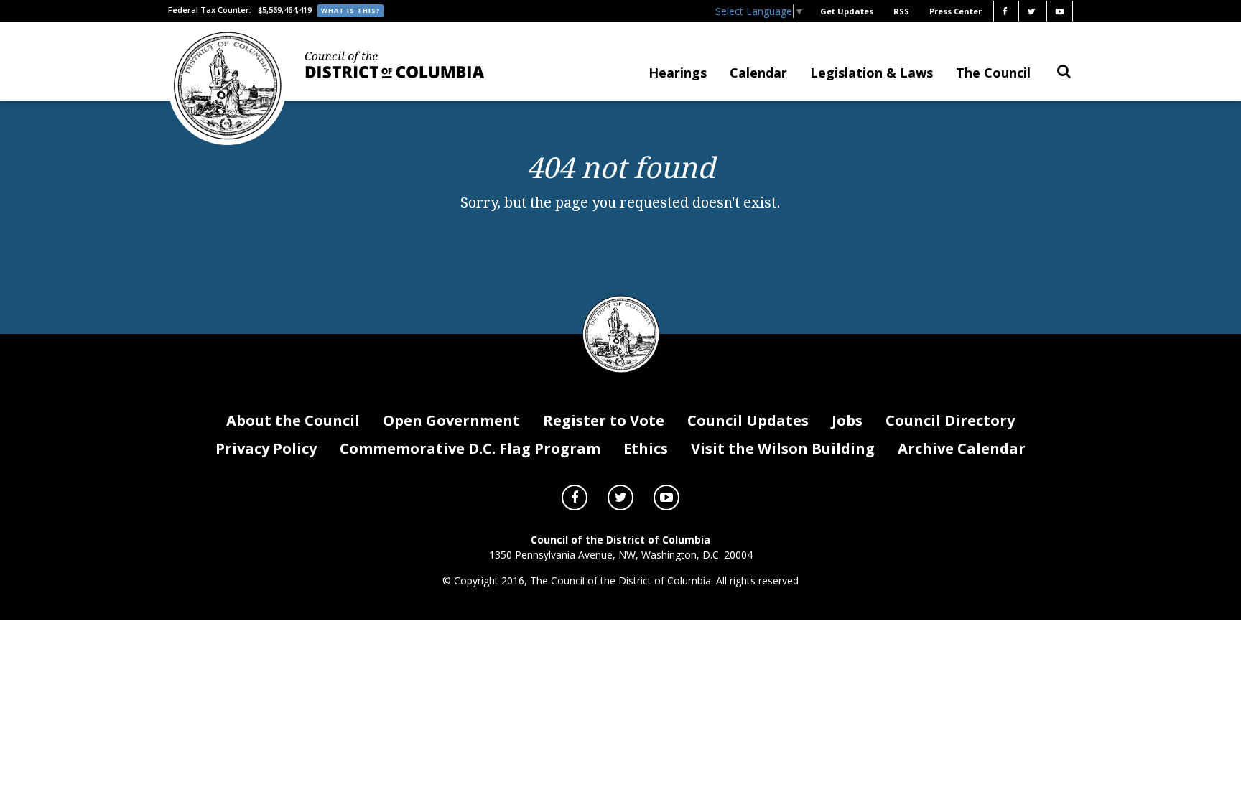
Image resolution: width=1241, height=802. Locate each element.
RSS (901, 11)
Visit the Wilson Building (783, 448)
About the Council (293, 420)
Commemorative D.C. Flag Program (470, 448)
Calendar (758, 72)
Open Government (451, 420)
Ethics (645, 448)
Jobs (847, 420)
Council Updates (748, 420)
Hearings (678, 72)
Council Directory (950, 420)
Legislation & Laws (871, 72)
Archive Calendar (962, 448)
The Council (993, 72)
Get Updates (846, 11)
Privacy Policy (266, 448)
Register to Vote (603, 420)
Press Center (955, 11)
